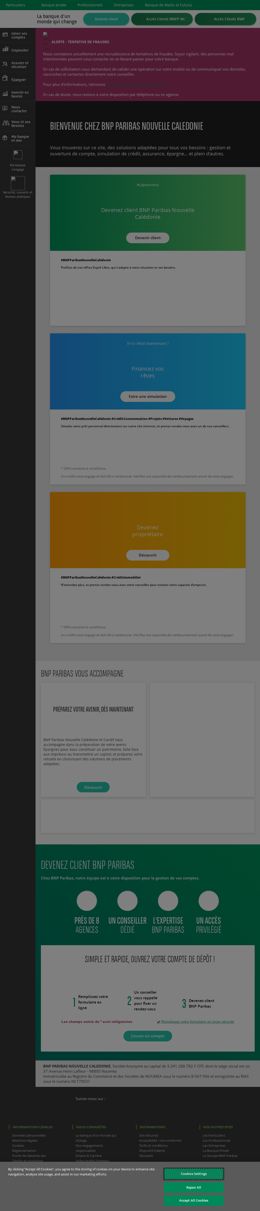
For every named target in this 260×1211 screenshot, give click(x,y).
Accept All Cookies (193, 1200)
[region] (130, 1186)
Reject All (193, 1187)
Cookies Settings (194, 1173)
